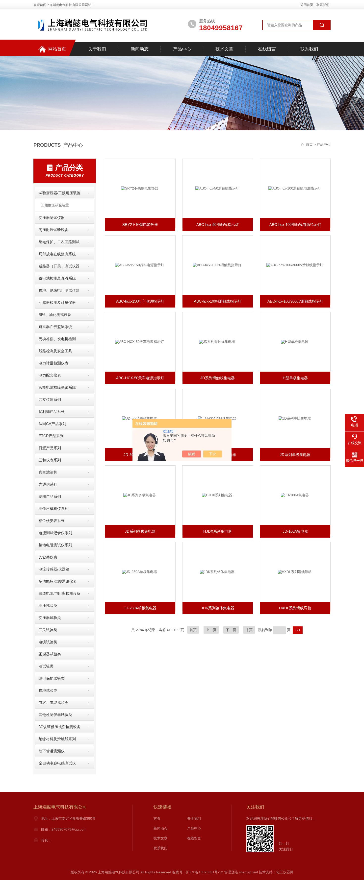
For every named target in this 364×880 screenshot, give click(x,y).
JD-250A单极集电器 (140, 608)
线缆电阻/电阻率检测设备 (59, 593)
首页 (310, 144)
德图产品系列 (50, 496)
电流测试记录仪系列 (55, 533)
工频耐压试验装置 (55, 205)
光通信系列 (48, 484)
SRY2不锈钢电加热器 (140, 224)
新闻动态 (140, 49)
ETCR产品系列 (51, 436)
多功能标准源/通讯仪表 (58, 581)
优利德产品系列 (52, 411)
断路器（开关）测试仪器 (59, 266)
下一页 (231, 630)
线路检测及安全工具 (55, 351)
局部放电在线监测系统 (57, 254)
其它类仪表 (48, 557)
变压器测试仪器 (52, 217)
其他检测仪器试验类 (55, 715)
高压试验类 (48, 605)
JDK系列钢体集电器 (217, 608)
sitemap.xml (248, 872)
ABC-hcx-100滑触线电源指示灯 (295, 224)
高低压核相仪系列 (53, 508)
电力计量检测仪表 (53, 363)
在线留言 (267, 49)
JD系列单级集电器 (295, 454)
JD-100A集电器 (295, 531)
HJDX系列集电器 (217, 531)
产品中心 (182, 49)
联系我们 (322, 5)
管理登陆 (231, 872)
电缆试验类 (48, 642)
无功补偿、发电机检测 (57, 339)
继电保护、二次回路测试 (59, 242)
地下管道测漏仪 (52, 751)
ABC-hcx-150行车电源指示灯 (140, 301)
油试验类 (46, 666)
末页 (249, 630)
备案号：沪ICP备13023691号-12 (197, 872)
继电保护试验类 (52, 678)
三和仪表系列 (50, 460)
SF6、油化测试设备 (55, 314)
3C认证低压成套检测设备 (59, 727)
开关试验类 (48, 630)
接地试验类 (48, 690)
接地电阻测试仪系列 (55, 545)
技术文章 (224, 49)
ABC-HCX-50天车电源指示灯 (140, 378)
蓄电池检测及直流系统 (57, 278)
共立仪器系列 (50, 399)
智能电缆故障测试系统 (57, 387)
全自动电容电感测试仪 (57, 763)
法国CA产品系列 (52, 424)
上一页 (211, 630)
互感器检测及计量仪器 (57, 302)
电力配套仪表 (50, 375)
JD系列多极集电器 (140, 531)
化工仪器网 (284, 872)
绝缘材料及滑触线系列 (57, 739)
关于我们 (97, 49)
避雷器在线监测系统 (55, 327)
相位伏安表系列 (52, 521)
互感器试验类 (50, 654)
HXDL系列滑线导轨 (295, 608)
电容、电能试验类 (53, 702)
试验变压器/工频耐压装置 (59, 193)
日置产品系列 (50, 448)
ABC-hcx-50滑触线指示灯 (217, 224)
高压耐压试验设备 (53, 230)
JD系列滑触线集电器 (217, 378)
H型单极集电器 (295, 378)
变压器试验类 (50, 618)
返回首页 (306, 5)
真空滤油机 (48, 472)
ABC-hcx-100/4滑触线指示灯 (217, 301)
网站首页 (57, 49)
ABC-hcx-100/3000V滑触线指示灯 (295, 301)
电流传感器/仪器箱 (54, 569)
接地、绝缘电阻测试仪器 (59, 290)
